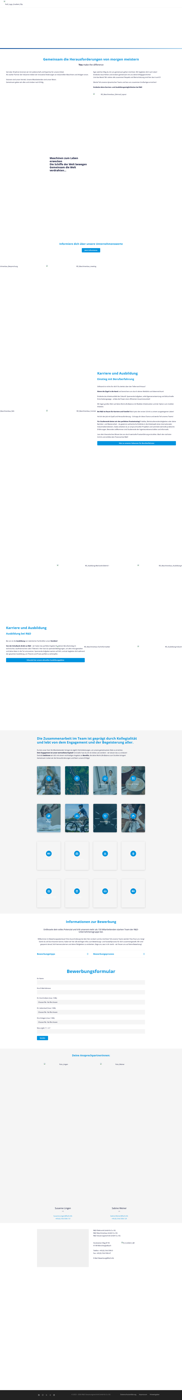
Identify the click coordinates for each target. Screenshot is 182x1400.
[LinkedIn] (54, 1395)
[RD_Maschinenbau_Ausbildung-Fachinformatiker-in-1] (96, 684)
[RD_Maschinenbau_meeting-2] (85, 336)
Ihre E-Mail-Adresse (44, 988)
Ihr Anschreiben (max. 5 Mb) (47, 998)
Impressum (143, 1394)
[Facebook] (39, 1395)
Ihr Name (40, 978)
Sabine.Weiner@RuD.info (119, 1216)
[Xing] (50, 1395)
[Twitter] (46, 1395)
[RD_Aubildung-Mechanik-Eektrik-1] (96, 603)
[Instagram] (43, 1395)
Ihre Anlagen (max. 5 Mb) (46, 1018)
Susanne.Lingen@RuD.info (62, 1216)
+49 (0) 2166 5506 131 (63, 1219)
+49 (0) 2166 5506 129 (119, 1219)
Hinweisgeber (155, 1394)
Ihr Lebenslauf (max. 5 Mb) (46, 1008)
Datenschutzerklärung (128, 1394)
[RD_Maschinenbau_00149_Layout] (85, 481)
